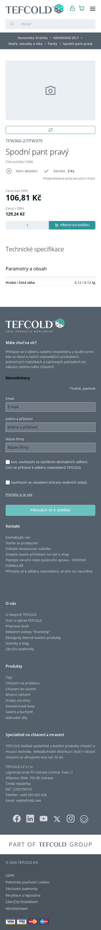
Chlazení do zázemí (21, 689)
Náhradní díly (16, 717)
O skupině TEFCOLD (21, 614)
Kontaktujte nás (18, 537)
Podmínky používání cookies (28, 882)
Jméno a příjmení (20, 419)
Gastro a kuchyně (19, 712)
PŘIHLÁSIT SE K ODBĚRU (50, 510)
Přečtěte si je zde (19, 494)
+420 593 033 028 (33, 795)
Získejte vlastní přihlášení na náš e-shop (37, 554)
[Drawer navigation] (92, 9)
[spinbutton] (27, 225)
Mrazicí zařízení (18, 694)
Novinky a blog (17, 643)
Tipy (9, 677)
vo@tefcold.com (28, 800)
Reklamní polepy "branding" (28, 631)
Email (11, 398)
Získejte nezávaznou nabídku (28, 548)
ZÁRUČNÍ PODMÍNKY (22, 902)
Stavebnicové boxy (20, 706)
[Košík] (81, 9)
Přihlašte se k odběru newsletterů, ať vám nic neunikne (49, 571)
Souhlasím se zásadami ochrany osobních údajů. (50, 482)
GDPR (10, 875)
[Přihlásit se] (72, 9)
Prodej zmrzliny (18, 700)
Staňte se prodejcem (22, 543)
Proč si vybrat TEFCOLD (24, 620)
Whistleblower (17, 908)
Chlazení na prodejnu (23, 683)
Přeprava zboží (17, 626)
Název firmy (16, 439)
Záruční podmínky (20, 649)
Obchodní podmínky (22, 888)
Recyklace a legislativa (23, 895)
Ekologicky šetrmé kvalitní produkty (33, 637)
